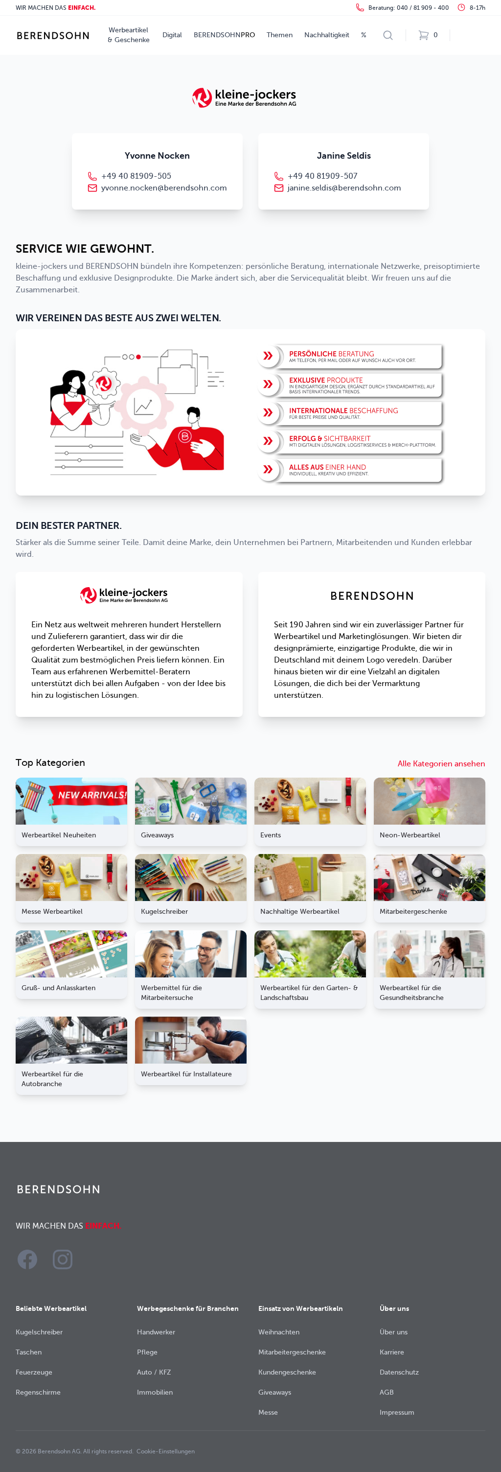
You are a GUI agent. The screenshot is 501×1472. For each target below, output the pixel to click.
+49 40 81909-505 (136, 176)
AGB (387, 1392)
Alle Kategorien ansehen (441, 764)
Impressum (397, 1412)
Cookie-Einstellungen (166, 1451)
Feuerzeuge (34, 1372)
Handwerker (156, 1332)
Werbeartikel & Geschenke (129, 35)
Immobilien (155, 1392)
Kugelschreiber (39, 1332)
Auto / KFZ (154, 1372)
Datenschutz (399, 1372)
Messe (268, 1412)
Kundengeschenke (287, 1372)
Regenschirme (38, 1392)
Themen (280, 35)
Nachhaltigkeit (326, 35)
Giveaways (274, 1392)
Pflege (147, 1352)
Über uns (394, 1332)
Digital (172, 35)
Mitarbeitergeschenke (292, 1352)
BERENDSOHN (224, 35)
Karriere (392, 1352)
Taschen (29, 1352)
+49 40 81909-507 (322, 176)
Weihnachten (278, 1332)
